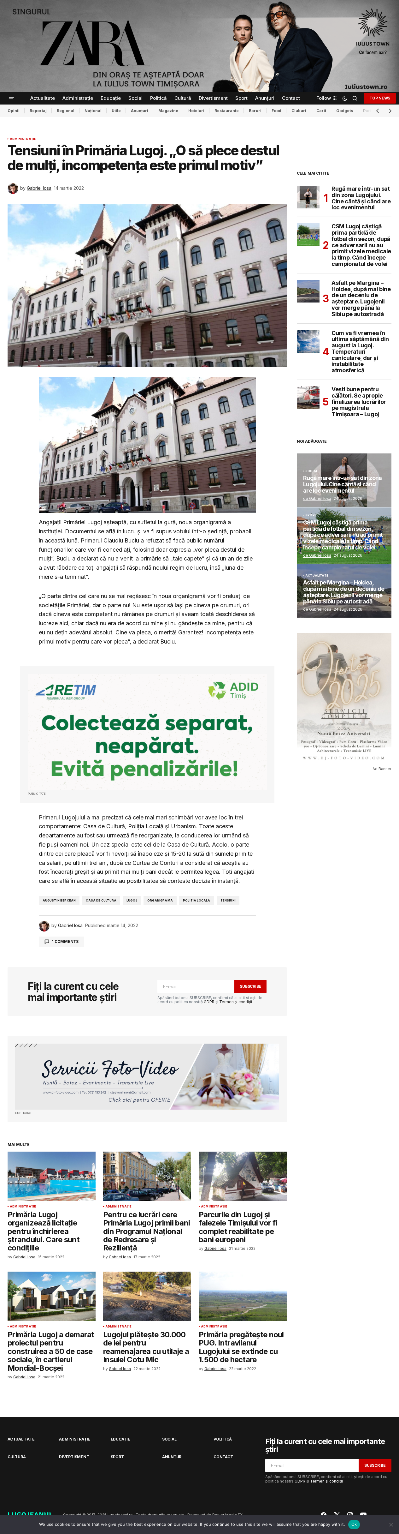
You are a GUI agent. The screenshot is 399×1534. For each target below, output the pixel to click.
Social (311, 471)
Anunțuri (139, 110)
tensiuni (228, 900)
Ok (354, 1524)
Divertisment (74, 1456)
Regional (65, 110)
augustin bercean (59, 900)
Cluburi (298, 110)
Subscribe (250, 986)
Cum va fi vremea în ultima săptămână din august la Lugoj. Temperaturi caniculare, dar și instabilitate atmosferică (360, 352)
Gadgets (344, 110)
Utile (116, 110)
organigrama (160, 900)
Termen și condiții (235, 1001)
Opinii (14, 110)
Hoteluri (196, 110)
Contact (223, 1456)
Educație (120, 1439)
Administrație (23, 139)
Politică (223, 1439)
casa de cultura (101, 900)
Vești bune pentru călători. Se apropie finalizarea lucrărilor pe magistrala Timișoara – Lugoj (359, 401)
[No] (391, 1524)
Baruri (255, 110)
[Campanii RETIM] (147, 732)
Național (93, 110)
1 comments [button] (65, 941)
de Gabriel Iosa (317, 498)
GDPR (209, 1001)
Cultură (17, 1456)
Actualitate (316, 575)
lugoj (131, 900)
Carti (321, 110)
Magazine (168, 110)
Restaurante (226, 110)
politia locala (196, 900)
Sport (311, 515)
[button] (11, 98)
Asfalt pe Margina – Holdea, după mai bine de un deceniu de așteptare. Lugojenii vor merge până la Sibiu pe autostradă (361, 298)
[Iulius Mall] (199, 46)
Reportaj (38, 110)
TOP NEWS (379, 98)
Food (276, 110)
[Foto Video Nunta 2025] (147, 1077)
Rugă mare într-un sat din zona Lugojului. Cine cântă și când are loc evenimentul (361, 198)
